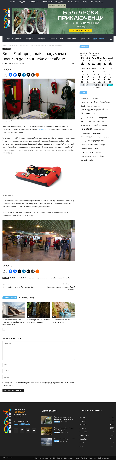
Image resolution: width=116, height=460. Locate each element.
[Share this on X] (19, 75)
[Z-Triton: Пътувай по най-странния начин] (63, 310)
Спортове (83, 421)
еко (94, 121)
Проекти (84, 458)
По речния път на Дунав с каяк (64, 439)
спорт (90, 148)
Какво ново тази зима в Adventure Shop (18, 287)
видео (85, 113)
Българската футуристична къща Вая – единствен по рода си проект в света (13, 322)
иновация (31, 278)
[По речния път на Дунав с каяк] (46, 442)
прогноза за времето (96, 141)
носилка (53, 278)
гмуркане (94, 114)
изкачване (84, 125)
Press (77, 458)
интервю (94, 125)
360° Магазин (98, 39)
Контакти (92, 458)
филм (102, 156)
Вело (77, 2)
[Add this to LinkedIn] (24, 75)
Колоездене (86, 102)
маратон (102, 129)
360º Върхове (68, 458)
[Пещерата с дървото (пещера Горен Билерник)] (46, 431)
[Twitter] (28, 430)
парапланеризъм (87, 137)
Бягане (70, 2)
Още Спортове (97, 2)
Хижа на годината (93, 106)
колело (96, 129)
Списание (85, 39)
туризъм (99, 152)
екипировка (86, 121)
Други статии (49, 411)
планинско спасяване (64, 278)
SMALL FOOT (22, 278)
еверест (103, 118)
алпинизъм (87, 110)
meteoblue (96, 88)
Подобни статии (10, 297)
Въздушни (33, 2)
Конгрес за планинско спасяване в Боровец (61, 288)
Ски (96, 102)
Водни (22, 2)
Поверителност (103, 458)
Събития (19, 39)
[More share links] (37, 75)
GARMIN (83, 98)
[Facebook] (16, 430)
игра (102, 121)
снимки (84, 149)
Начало (4, 45)
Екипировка (72, 39)
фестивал (95, 156)
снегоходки (42, 129)
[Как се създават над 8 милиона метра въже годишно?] (38, 310)
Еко (61, 39)
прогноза (83, 141)
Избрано (5, 317)
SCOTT (89, 99)
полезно (106, 137)
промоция (84, 145)
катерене (86, 129)
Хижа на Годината (57, 6)
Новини (10, 39)
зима (98, 122)
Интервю (53, 39)
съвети (97, 148)
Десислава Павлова (11, 63)
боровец (97, 110)
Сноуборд (105, 102)
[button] (111, 39)
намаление (96, 133)
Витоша (96, 99)
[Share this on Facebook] (10, 75)
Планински (47, 2)
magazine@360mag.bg (22, 424)
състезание (88, 152)
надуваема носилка (42, 278)
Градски (59, 2)
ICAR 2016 (13, 278)
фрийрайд (84, 160)
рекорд (102, 145)
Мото (85, 2)
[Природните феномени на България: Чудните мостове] (46, 420)
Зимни (13, 2)
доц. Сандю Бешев (89, 118)
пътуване (93, 144)
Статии (83, 428)
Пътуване (30, 39)
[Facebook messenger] (15, 75)
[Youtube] (34, 430)
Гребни (57, 441)
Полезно (41, 39)
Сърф (83, 106)
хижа (91, 160)
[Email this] (28, 75)
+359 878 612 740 (20, 412)
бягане (106, 110)
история (104, 125)
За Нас (35, 458)
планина (99, 137)
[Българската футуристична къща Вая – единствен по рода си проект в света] (13, 310)
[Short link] (33, 75)
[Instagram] (22, 430)
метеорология (85, 133)
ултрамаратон (86, 156)
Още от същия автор (26, 297)
